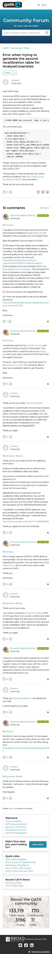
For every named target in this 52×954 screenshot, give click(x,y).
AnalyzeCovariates (14, 365)
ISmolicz (15, 80)
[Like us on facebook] (26, 945)
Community (15, 48)
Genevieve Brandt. (34, 403)
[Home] (12, 4)
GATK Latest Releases (15, 859)
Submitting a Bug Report (17, 865)
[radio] (4, 192)
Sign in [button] (44, 5)
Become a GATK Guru (15, 827)
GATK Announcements (16, 824)
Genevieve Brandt (13, 456)
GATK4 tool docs (35, 345)
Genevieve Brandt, (13, 603)
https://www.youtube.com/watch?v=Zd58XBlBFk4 (26, 521)
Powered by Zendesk (40, 952)
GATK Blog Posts (13, 883)
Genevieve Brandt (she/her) (23, 215)
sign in (11, 808)
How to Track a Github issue (18, 868)
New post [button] (37, 844)
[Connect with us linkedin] (32, 945)
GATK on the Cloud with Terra (19, 871)
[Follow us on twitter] (20, 945)
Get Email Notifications (16, 833)
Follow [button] (8, 73)
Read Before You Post (15, 830)
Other (26, 48)
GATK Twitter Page (14, 886)
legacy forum (9, 565)
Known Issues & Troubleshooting (20, 862)
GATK (5, 48)
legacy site (38, 233)
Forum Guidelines (13, 821)
